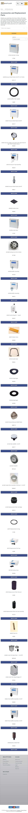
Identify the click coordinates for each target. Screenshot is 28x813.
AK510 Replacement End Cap (13, 548)
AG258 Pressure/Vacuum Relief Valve (13, 422)
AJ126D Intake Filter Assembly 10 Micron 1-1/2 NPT (13, 485)
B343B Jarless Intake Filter (14, 742)
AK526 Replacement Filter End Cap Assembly (13, 611)
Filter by (14, 33)
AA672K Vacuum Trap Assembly (13, 164)
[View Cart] (22, 3)
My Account (17, 759)
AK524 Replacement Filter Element (13, 592)
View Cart (17, 768)
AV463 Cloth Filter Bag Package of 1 (14, 677)
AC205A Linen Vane (13, 230)
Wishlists (17, 766)
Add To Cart (14, 62)
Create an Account (18, 761)
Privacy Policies (23, 810)
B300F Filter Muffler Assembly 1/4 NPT (13, 720)
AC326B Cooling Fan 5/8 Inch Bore (13, 252)
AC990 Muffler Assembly (13, 293)
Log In (16, 765)
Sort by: (14, 37)
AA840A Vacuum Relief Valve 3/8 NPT (13, 186)
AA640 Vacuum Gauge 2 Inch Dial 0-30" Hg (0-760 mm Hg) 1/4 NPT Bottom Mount (13, 143)
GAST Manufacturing (9, 9)
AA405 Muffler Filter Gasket (13, 99)
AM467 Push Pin (13, 633)
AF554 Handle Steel (13, 359)
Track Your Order (18, 763)
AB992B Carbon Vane (13, 208)
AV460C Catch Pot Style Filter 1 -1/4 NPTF (13, 655)
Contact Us (5, 774)
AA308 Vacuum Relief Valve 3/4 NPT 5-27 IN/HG (13, 77)
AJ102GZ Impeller (14, 465)
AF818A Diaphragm (13, 378)
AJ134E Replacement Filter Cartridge (13, 507)
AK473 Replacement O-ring (13, 529)
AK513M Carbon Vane (14, 570)
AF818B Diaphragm (13, 400)
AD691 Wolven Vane (13, 337)
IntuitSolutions (19, 811)
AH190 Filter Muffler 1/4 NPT (13, 444)
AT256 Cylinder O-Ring (13, 55)
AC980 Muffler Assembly (13, 271)
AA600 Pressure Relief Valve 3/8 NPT (13, 120)
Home (2, 9)
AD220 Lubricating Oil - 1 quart (14, 315)
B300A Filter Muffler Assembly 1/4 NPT (13, 699)
